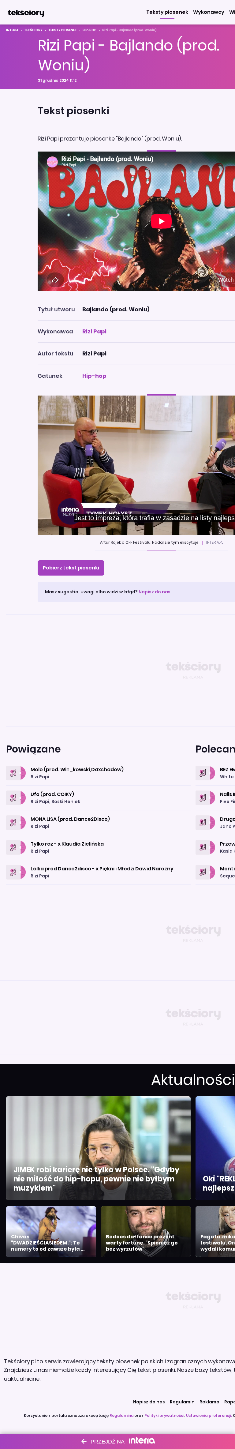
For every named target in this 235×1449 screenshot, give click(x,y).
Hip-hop (89, 30)
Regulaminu (121, 1415)
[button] (167, 12)
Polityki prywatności (164, 1415)
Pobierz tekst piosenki (71, 567)
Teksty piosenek (62, 30)
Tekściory (33, 30)
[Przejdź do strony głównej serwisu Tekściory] (25, 12)
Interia (12, 30)
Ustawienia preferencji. (209, 1415)
